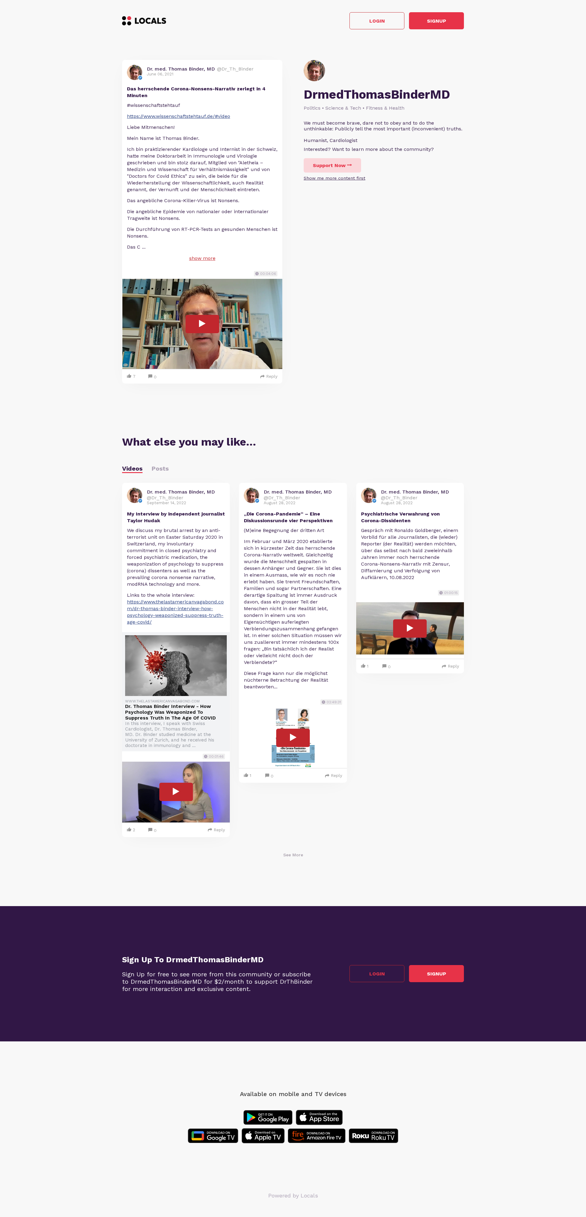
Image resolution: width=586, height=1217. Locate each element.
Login (377, 21)
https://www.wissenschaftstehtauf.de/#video (178, 116)
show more (202, 258)
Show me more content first (334, 178)
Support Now (329, 165)
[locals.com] (144, 20)
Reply (271, 376)
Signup (436, 21)
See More (293, 854)
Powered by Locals (293, 1195)
